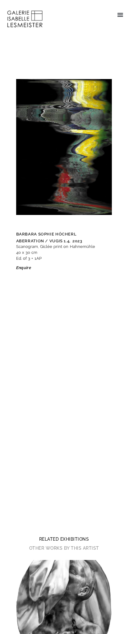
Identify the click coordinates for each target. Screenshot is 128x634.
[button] (120, 14)
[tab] (64, 539)
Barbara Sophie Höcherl (46, 234)
